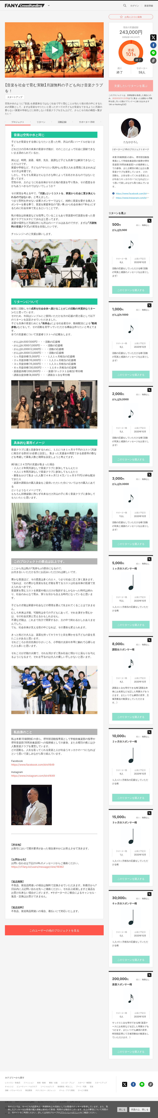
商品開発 (28, 1090)
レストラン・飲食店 (12, 1082)
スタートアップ (14, 96)
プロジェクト (17, 121)
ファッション (29, 1082)
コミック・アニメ (68, 1082)
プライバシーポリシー (70, 1112)
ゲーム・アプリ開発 (67, 1090)
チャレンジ (9, 1086)
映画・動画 (41, 1082)
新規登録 (148, 5)
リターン (41, 121)
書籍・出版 (53, 1082)
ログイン (134, 5)
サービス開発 (83, 1090)
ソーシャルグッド (47, 1086)
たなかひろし (130, 142)
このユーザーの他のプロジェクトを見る (54, 930)
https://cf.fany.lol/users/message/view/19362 (37, 866)
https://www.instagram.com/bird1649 (33, 775)
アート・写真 (81, 1086)
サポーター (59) (87, 121)
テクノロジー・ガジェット (45, 1090)
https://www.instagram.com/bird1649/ (135, 197)
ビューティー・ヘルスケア (27, 1086)
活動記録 (62, 121)
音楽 (91, 1086)
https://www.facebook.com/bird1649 (32, 764)
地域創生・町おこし (65, 1086)
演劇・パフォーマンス (13, 1090)
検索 (124, 5)
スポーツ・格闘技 (84, 1082)
